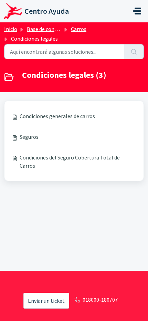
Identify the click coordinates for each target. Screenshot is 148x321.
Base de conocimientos (54, 28)
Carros (78, 28)
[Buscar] (134, 51)
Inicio (10, 28)
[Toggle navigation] (137, 11)
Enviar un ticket (46, 300)
